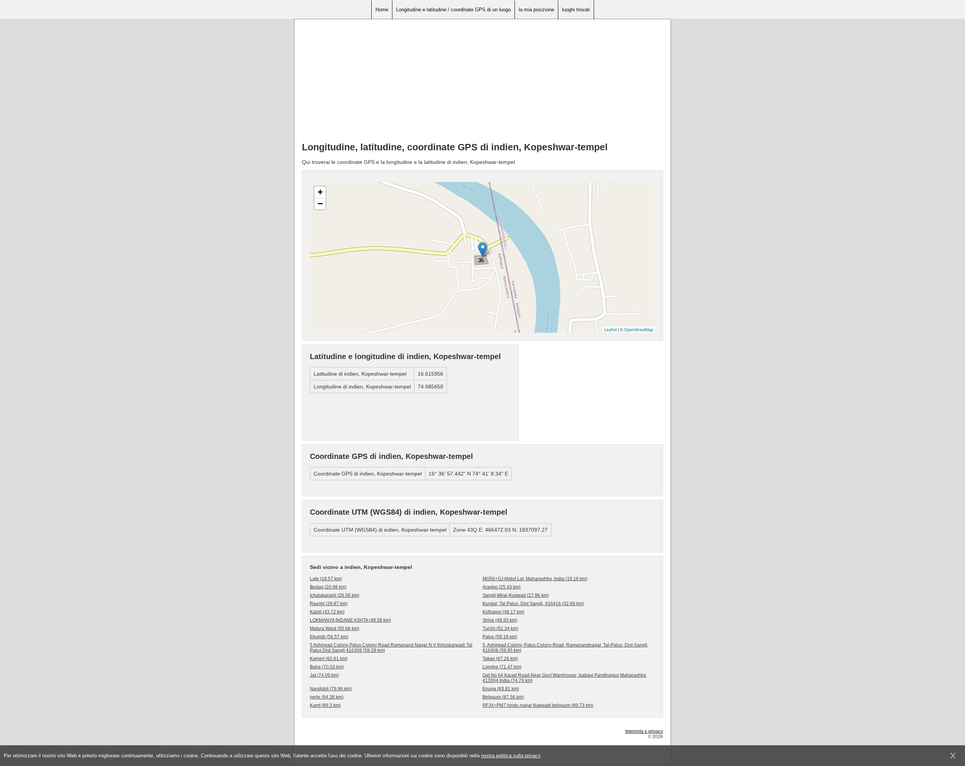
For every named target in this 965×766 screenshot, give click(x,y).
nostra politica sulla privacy (510, 755)
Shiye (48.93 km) (499, 620)
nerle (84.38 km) (326, 697)
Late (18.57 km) (326, 578)
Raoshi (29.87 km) (329, 603)
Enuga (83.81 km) (500, 688)
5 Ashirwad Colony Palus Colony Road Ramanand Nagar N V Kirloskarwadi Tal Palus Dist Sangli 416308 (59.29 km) (391, 647)
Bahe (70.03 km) (327, 667)
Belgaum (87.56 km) (503, 697)
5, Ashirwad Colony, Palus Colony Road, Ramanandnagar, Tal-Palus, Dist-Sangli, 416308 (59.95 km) (565, 647)
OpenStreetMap (638, 329)
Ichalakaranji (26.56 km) (334, 595)
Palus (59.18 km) (499, 636)
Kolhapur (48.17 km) (503, 612)
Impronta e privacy (644, 731)
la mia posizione (536, 9)
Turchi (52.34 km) (500, 628)
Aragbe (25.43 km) (501, 587)
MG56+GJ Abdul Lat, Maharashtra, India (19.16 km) (534, 578)
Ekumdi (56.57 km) (329, 636)
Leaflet (610, 329)
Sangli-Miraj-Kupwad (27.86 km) (515, 595)
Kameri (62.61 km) (329, 658)
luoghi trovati (576, 9)
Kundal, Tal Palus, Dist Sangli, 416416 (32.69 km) (533, 603)
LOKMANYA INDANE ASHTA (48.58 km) (350, 620)
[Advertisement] (482, 83)
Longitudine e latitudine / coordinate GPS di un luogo (453, 9)
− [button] (320, 203)
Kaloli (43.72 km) (327, 612)
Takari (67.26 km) (500, 658)
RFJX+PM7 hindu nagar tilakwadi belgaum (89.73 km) (537, 705)
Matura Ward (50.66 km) (334, 628)
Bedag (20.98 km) (328, 587)
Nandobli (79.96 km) (331, 688)
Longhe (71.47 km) (501, 667)
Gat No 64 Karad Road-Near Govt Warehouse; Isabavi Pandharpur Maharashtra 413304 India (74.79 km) (564, 678)
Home (381, 9)
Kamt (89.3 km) (325, 705)
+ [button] (320, 192)
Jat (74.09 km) (324, 675)
